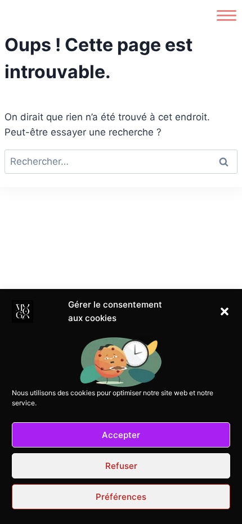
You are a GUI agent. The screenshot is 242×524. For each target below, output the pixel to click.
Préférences (121, 496)
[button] (224, 311)
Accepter (121, 435)
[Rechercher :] (121, 161)
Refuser (121, 465)
